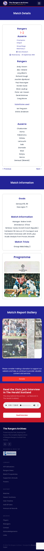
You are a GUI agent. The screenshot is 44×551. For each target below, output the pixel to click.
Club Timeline (8, 501)
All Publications (8, 467)
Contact (6, 528)
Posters (6, 482)
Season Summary (9, 497)
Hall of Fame (7, 505)
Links (5, 535)
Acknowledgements (10, 531)
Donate (22, 379)
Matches (6, 493)
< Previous (6, 169)
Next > (39, 169)
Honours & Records (10, 508)
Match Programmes (10, 474)
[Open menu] (39, 3)
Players (5, 520)
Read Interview (22, 415)
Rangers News (8, 470)
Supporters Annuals (10, 478)
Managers (6, 524)
